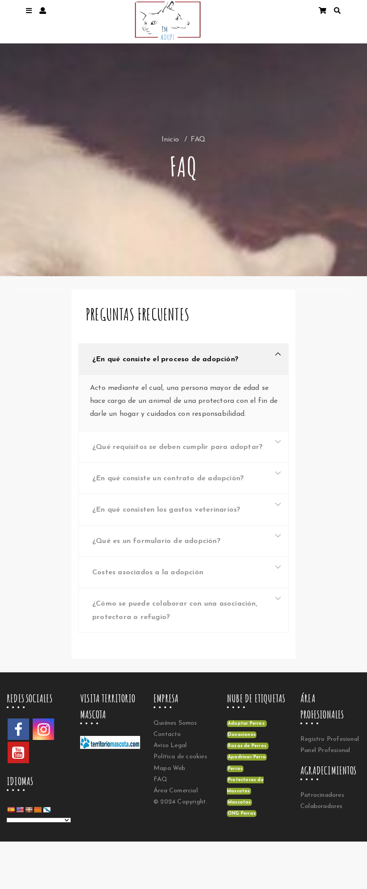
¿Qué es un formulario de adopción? (156, 541)
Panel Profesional (325, 750)
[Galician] (47, 809)
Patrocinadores (322, 795)
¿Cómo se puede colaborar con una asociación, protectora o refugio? (174, 610)
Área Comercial (176, 790)
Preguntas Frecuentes (137, 314)
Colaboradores (321, 806)
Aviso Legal (170, 745)
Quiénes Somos (175, 723)
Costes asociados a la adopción (147, 572)
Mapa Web (170, 768)
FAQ (161, 779)
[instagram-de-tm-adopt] (43, 729)
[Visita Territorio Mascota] (114, 745)
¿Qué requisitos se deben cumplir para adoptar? (177, 447)
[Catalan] (38, 809)
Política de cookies (180, 756)
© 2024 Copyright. (180, 802)
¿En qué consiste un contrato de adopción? (168, 478)
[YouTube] (18, 752)
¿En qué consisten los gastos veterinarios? (166, 509)
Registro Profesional (329, 739)
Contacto (167, 734)
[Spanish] (11, 809)
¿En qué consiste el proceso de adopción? (165, 359)
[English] (20, 809)
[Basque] (29, 809)
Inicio (170, 139)
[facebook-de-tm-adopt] (18, 729)
